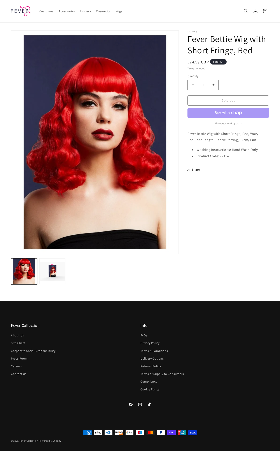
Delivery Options (152, 358)
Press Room (19, 358)
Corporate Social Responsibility (33, 351)
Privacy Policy (149, 343)
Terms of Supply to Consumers (162, 374)
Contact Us (18, 374)
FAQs (143, 335)
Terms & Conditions (154, 351)
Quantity (192, 76)
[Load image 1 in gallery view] (24, 271)
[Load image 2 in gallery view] (52, 271)
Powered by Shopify (50, 440)
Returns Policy (150, 366)
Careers (16, 366)
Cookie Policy (149, 389)
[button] (246, 11)
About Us (17, 335)
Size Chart (18, 343)
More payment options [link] (228, 123)
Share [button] (196, 169)
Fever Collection (29, 440)
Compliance (148, 382)
